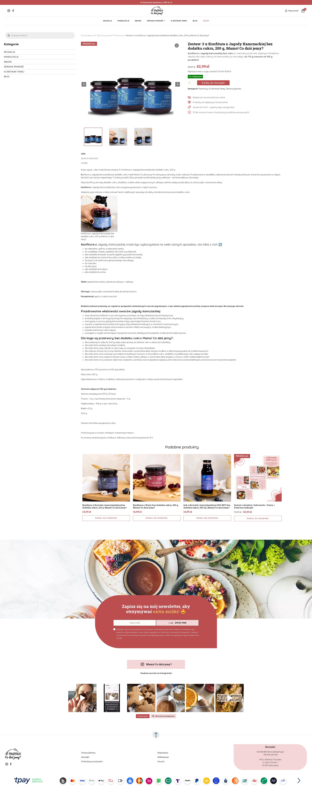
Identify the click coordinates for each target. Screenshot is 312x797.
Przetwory (119, 35)
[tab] (182, 153)
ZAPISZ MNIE (180, 623)
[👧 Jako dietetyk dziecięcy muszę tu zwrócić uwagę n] (200, 698)
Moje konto (293, 10)
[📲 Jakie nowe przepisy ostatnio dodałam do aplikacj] (229, 698)
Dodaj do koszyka (213, 82)
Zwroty (161, 761)
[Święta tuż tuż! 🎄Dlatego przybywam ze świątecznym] (171, 698)
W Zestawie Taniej (179, 21)
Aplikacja (107, 21)
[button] (177, 84)
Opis (83, 154)
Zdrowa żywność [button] (155, 21)
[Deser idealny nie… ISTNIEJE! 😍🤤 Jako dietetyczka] (82, 698)
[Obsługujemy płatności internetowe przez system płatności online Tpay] (156, 780)
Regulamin (162, 752)
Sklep (206, 21)
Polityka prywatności (92, 761)
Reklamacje (163, 757)
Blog (195, 21)
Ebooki (138, 21)
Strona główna (87, 35)
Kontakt (85, 757)
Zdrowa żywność (104, 35)
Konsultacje (123, 21)
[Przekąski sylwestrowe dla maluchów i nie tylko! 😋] (112, 698)
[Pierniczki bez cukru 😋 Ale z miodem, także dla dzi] (141, 698)
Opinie (84, 163)
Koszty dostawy (90, 158)
